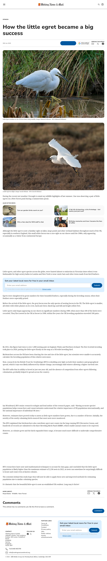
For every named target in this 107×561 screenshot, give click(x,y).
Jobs (42, 531)
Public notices (46, 533)
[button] (4, 4)
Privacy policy (46, 529)
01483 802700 (16, 549)
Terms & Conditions (45, 524)
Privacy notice (46, 289)
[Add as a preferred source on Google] (84, 43)
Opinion (5, 19)
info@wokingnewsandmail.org (19, 552)
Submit (97, 285)
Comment (98, 511)
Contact (43, 527)
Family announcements (46, 536)
